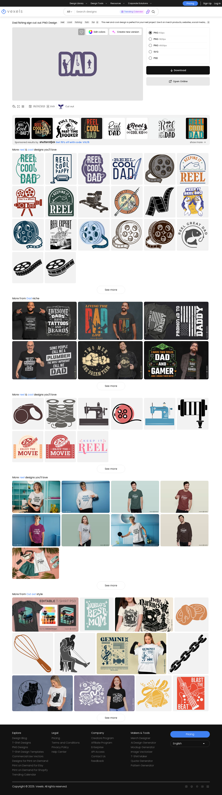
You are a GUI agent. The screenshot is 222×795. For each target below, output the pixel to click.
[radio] (150, 32)
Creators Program (102, 738)
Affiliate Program (101, 743)
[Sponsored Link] (22, 128)
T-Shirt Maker (139, 756)
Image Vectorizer (141, 752)
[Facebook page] (192, 786)
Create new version (128, 32)
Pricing (56, 738)
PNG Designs (20, 747)
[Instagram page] (186, 786)
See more (111, 290)
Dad (29, 298)
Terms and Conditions (66, 743)
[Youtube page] (202, 786)
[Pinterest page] (197, 786)
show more (196, 142)
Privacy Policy (60, 747)
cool (69, 22)
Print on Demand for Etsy (27, 765)
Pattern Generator (142, 765)
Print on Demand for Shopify (30, 770)
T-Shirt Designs (21, 743)
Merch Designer (140, 738)
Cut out (31, 594)
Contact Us (98, 756)
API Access (97, 752)
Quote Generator (142, 761)
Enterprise (97, 747)
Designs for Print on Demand (30, 761)
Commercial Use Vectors (27, 756)
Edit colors (99, 32)
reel (62, 22)
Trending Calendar (24, 774)
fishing (78, 22)
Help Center (59, 752)
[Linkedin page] (208, 786)
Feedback (97, 761)
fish (87, 22)
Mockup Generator (143, 747)
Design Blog (19, 738)
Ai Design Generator (143, 743)
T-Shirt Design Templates (28, 752)
